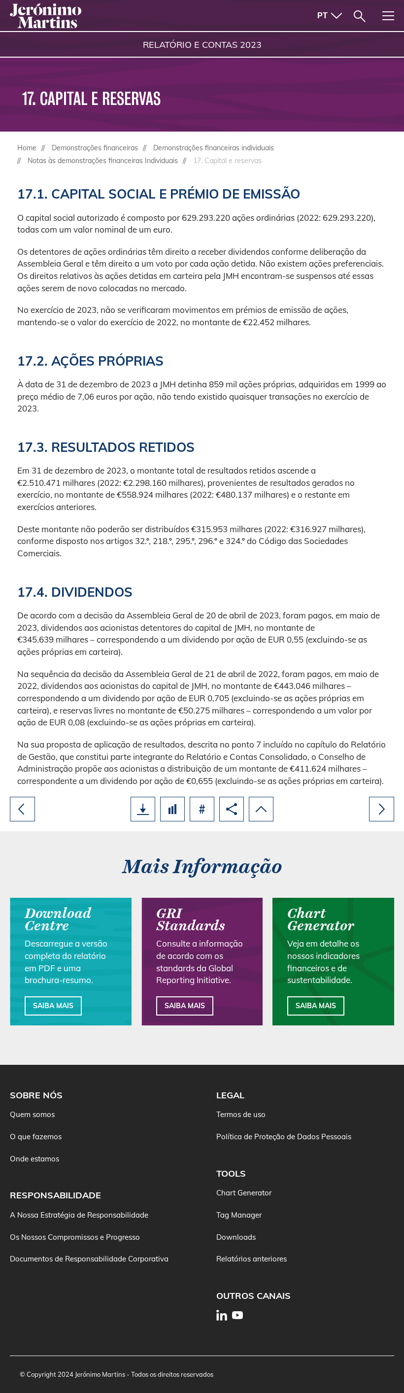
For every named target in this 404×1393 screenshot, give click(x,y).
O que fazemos (36, 1136)
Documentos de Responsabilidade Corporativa (89, 1258)
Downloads (236, 1237)
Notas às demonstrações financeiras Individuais (103, 160)
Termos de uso (241, 1114)
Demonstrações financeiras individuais (213, 147)
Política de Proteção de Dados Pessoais (283, 1136)
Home (26, 147)
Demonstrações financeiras (95, 147)
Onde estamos (34, 1158)
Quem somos (32, 1114)
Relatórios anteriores (251, 1258)
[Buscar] (359, 16)
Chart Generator (243, 1192)
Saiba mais (53, 1005)
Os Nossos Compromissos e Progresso (75, 1237)
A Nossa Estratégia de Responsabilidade (79, 1215)
